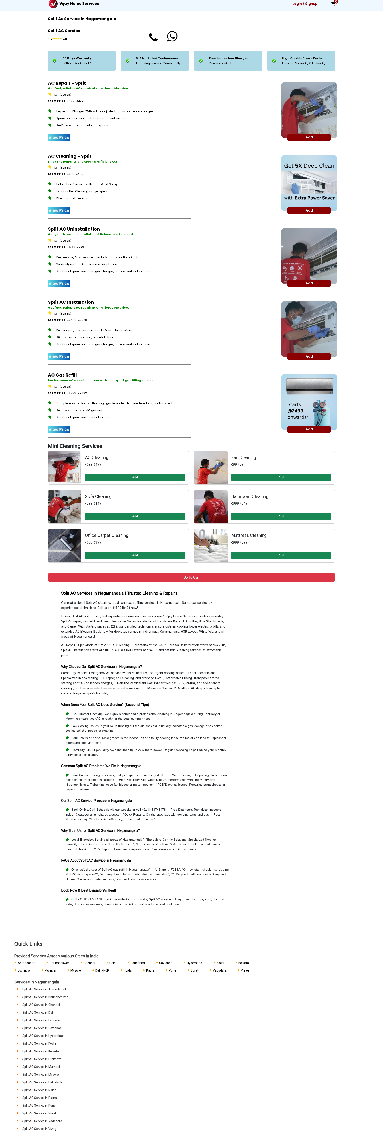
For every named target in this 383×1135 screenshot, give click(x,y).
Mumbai (50, 970)
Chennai (89, 963)
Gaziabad (165, 963)
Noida (128, 970)
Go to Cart (191, 577)
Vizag (245, 970)
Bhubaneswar (59, 963)
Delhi (112, 963)
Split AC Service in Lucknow (41, 1059)
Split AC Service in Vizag (39, 1129)
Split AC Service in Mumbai (41, 1067)
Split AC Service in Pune (39, 1105)
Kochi (220, 963)
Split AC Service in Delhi (38, 1012)
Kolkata (243, 963)
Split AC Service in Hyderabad (43, 1036)
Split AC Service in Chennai (41, 1005)
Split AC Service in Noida (39, 1090)
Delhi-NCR (102, 970)
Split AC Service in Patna (39, 1098)
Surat (194, 970)
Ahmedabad (26, 963)
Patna (150, 970)
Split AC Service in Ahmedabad (44, 989)
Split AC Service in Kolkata (40, 1051)
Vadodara (220, 970)
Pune (172, 970)
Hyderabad (194, 963)
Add (135, 477)
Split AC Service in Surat (39, 1113)
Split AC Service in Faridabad (42, 1020)
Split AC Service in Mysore (40, 1074)
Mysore (75, 970)
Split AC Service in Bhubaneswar (45, 997)
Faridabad (138, 963)
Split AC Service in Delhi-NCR (42, 1082)
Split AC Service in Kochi (39, 1043)
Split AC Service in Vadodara (42, 1121)
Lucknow (24, 970)
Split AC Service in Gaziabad (42, 1028)
